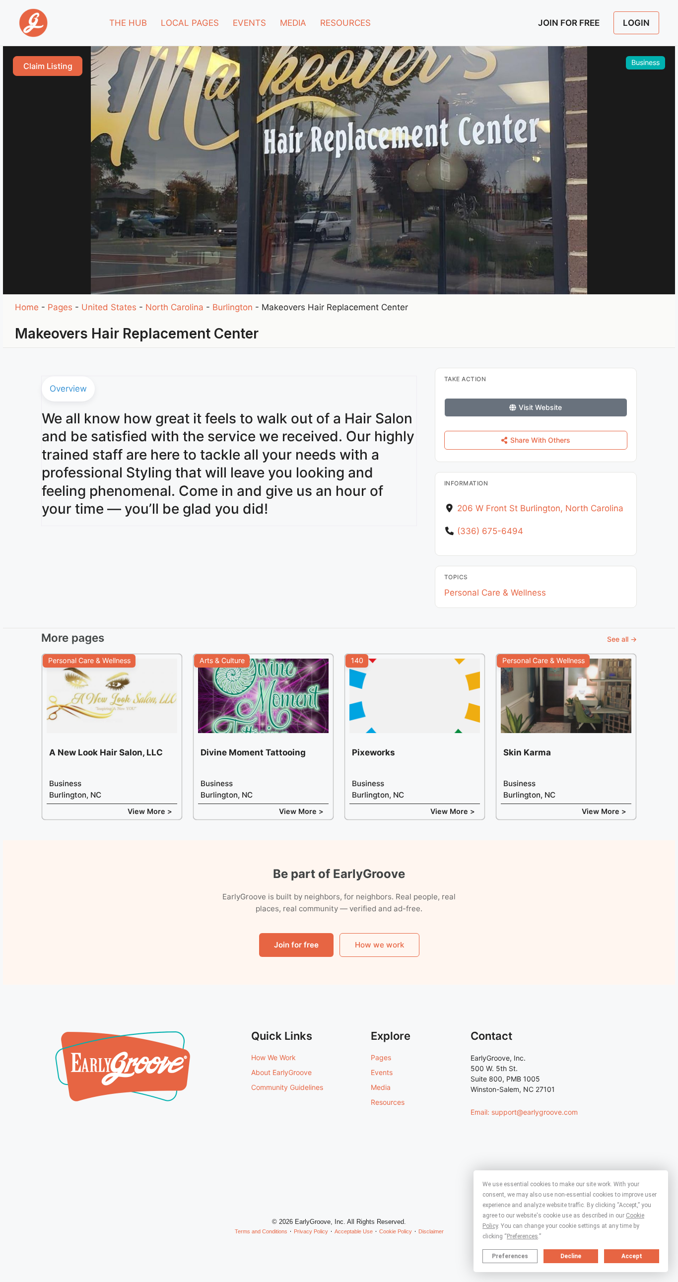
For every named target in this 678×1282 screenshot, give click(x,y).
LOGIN (636, 23)
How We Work (273, 1057)
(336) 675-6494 (490, 531)
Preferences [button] (522, 1236)
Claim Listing (47, 66)
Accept (631, 1256)
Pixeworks (373, 752)
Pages (60, 307)
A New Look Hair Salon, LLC (106, 752)
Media (381, 1087)
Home (27, 307)
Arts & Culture (222, 660)
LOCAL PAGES (190, 23)
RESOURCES (345, 23)
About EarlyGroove (281, 1072)
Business (645, 62)
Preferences (510, 1256)
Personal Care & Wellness (495, 593)
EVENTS (249, 23)
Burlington (232, 307)
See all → (622, 639)
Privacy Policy (311, 1231)
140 (357, 660)
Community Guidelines (287, 1087)
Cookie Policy (395, 1231)
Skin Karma (527, 752)
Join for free (296, 944)
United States (108, 307)
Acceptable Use (354, 1231)
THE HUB (128, 23)
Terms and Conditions (261, 1231)
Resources (388, 1102)
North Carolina (174, 307)
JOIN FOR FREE (569, 23)
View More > (150, 811)
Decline (570, 1256)
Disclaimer (431, 1231)
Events (382, 1072)
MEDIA (293, 23)
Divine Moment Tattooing (253, 752)
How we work (379, 944)
